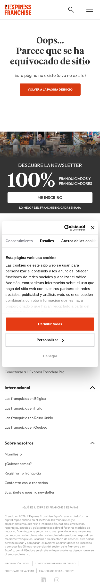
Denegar (50, 356)
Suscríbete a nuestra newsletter (30, 492)
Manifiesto (13, 454)
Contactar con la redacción (26, 482)
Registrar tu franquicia (23, 473)
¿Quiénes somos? (18, 463)
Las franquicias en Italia (23, 408)
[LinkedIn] (43, 580)
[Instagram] (57, 580)
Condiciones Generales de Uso (55, 563)
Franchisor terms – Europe (56, 571)
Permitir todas (50, 324)
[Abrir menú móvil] (89, 10)
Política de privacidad (19, 571)
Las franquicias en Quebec (26, 427)
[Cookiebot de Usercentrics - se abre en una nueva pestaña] (64, 228)
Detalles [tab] (47, 241)
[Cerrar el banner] (92, 227)
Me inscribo (50, 197)
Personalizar (47, 340)
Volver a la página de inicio (50, 89)
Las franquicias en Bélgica (25, 398)
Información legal (17, 563)
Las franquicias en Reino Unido (29, 417)
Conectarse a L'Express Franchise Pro (34, 372)
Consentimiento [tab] (19, 241)
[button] (71, 10)
